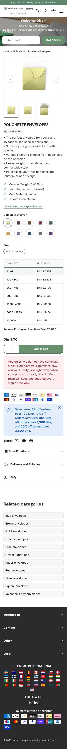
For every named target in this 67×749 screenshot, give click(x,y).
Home (6, 51)
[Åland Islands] (6, 672)
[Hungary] (51, 676)
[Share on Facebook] (24, 440)
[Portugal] (6, 685)
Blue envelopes (15, 515)
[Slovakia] (28, 685)
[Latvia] (21, 680)
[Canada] (36, 672)
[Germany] (28, 676)
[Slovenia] (36, 685)
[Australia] (14, 672)
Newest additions (17, 555)
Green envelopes (16, 539)
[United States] (32, 689)
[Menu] (61, 11)
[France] (21, 676)
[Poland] (58, 680)
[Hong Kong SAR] (43, 676)
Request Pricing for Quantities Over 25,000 (30, 329)
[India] (58, 676)
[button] (53, 11)
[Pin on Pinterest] (31, 440)
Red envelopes (15, 570)
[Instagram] (31, 703)
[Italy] (14, 680)
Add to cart (41, 348)
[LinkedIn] (36, 703)
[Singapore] (21, 685)
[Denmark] (58, 672)
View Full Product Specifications (23, 206)
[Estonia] (6, 676)
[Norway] (51, 680)
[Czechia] (51, 672)
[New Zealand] (43, 680)
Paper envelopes (16, 562)
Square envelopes (17, 586)
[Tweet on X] (16, 440)
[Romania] (14, 685)
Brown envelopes (17, 523)
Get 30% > (53, 40)
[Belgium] (28, 672)
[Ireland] (6, 680)
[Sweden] (51, 685)
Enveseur (54, 740)
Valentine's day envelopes (22, 594)
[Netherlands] (36, 680)
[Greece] (36, 676)
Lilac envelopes (15, 547)
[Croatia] (43, 672)
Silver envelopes (16, 578)
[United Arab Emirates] (58, 685)
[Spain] (43, 685)
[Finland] (14, 676)
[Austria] (21, 672)
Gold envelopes (15, 531)
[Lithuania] (28, 680)
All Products (19, 51)
